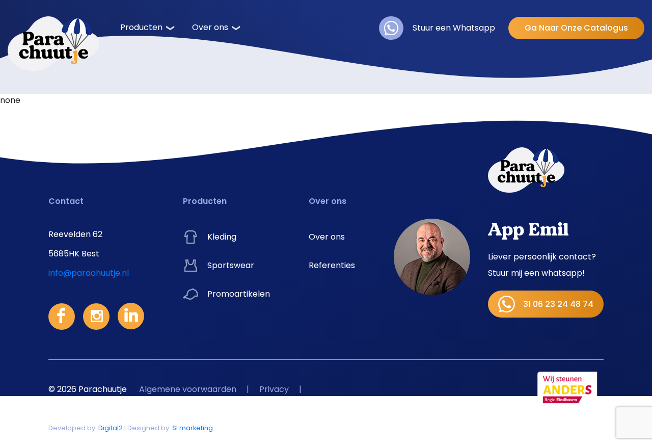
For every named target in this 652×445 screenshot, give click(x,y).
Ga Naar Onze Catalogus (576, 28)
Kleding (221, 237)
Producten (141, 27)
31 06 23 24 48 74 (558, 304)
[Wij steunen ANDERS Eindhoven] (568, 389)
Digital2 (110, 428)
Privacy (274, 389)
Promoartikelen (238, 294)
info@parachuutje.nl (88, 273)
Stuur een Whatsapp (454, 28)
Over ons (210, 27)
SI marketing (192, 428)
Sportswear (230, 265)
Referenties (332, 265)
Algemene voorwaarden (187, 389)
